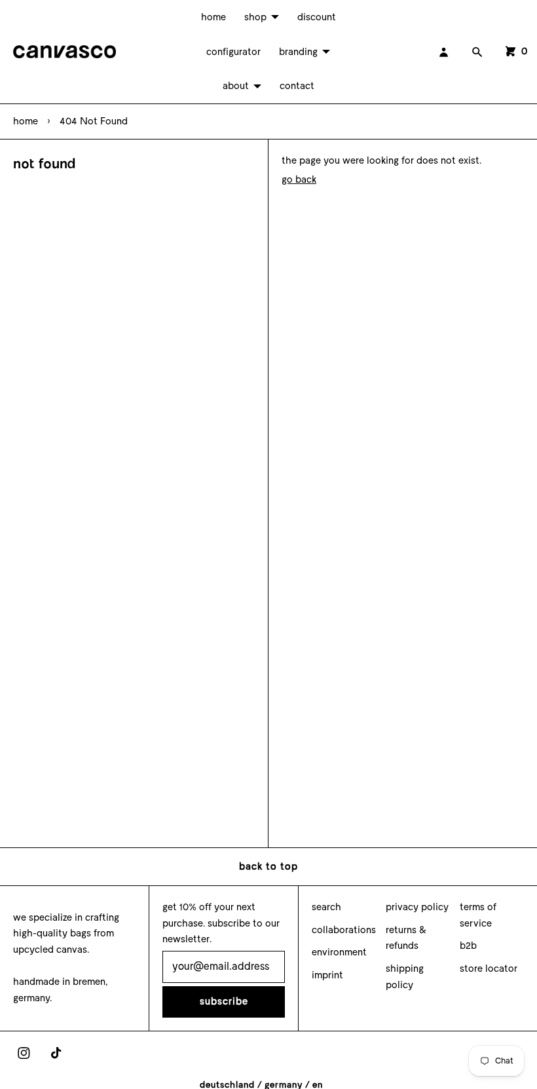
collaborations (344, 930)
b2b (468, 945)
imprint (327, 975)
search (326, 907)
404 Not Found (94, 121)
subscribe (224, 1001)
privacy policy (417, 907)
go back (299, 179)
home (213, 17)
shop (255, 17)
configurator (233, 52)
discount (316, 17)
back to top (268, 866)
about (236, 86)
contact (297, 86)
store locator (488, 968)
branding (298, 52)
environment (339, 952)
